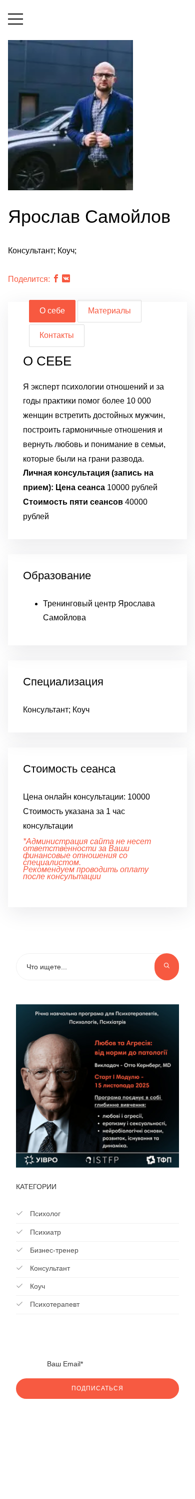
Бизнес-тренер (53, 1250)
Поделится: (29, 279)
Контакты (57, 335)
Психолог (44, 1214)
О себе (52, 310)
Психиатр (44, 1232)
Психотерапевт (54, 1304)
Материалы (109, 310)
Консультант (49, 1268)
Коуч (36, 1286)
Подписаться (98, 1388)
